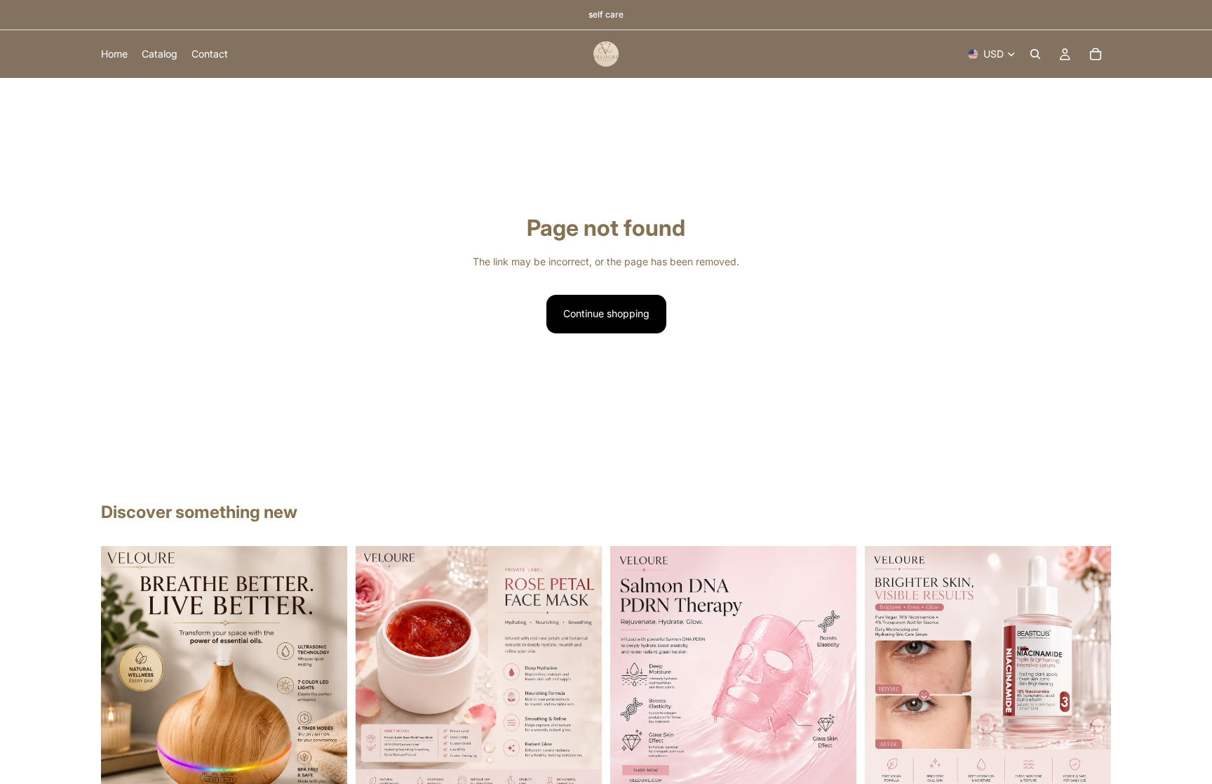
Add (592, 770)
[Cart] (1095, 54)
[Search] (1035, 54)
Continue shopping (606, 313)
